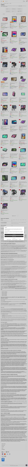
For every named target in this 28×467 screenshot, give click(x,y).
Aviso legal (20, 239)
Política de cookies (9, 239)
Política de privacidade (14, 239)
